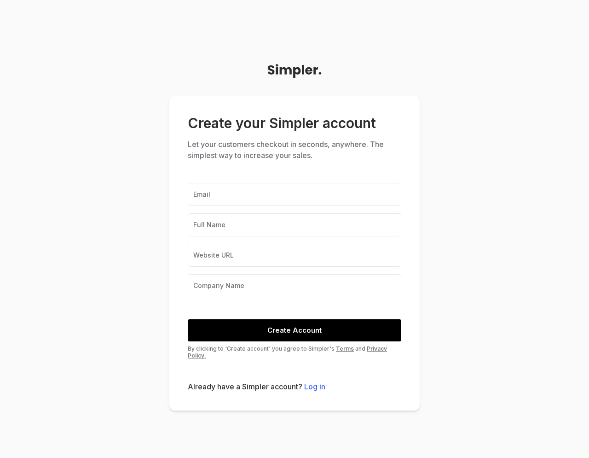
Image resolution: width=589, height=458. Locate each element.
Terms (345, 348)
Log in (314, 386)
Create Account (294, 330)
